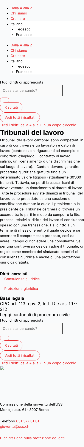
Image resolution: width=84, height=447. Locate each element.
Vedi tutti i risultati (20, 117)
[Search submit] (4, 100)
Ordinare (18, 18)
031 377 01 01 (27, 421)
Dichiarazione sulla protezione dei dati (32, 438)
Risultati (11, 107)
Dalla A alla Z (21, 8)
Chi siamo (19, 13)
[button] (22, 279)
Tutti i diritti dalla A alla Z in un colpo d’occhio (38, 125)
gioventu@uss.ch (14, 426)
